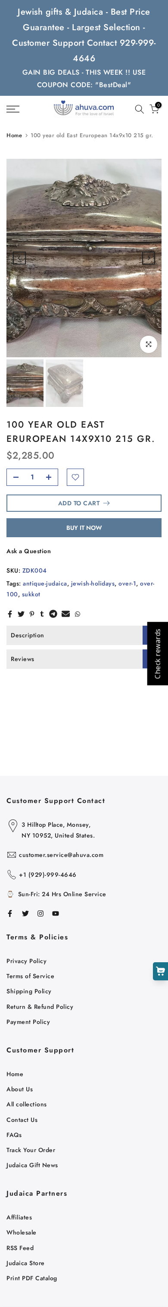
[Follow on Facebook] (9, 913)
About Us (19, 1089)
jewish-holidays (93, 583)
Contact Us (21, 1119)
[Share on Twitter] (21, 614)
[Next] (148, 258)
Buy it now (84, 527)
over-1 (127, 583)
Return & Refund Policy (39, 1006)
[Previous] (19, 258)
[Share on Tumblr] (42, 614)
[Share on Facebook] (9, 614)
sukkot (31, 594)
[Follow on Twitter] (25, 913)
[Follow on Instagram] (40, 913)
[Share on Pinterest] (32, 614)
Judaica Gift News (32, 1165)
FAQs (14, 1135)
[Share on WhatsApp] (77, 614)
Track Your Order (30, 1150)
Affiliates (19, 1217)
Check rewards (157, 653)
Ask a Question (28, 551)
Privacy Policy (26, 961)
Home (14, 135)
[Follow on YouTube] (55, 913)
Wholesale (21, 1232)
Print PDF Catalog (31, 1278)
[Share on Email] (66, 614)
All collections (26, 1104)
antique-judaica (45, 583)
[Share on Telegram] (53, 614)
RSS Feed (20, 1248)
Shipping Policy (29, 991)
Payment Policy (28, 1021)
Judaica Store (25, 1263)
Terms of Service (30, 976)
